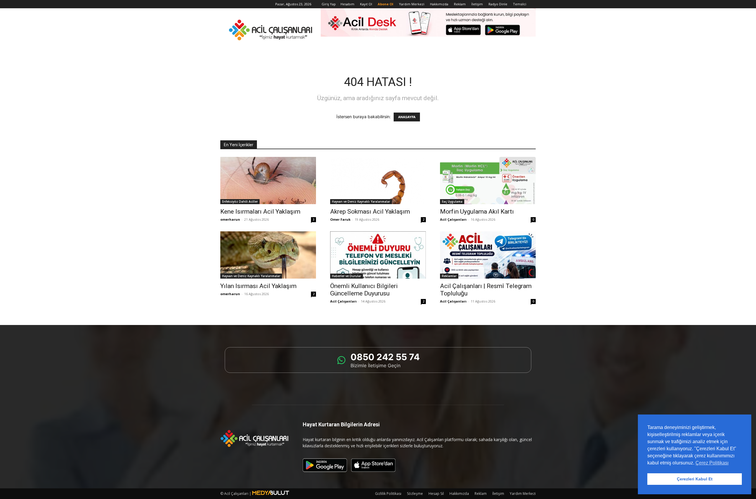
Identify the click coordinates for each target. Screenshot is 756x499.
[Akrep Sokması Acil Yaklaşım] (378, 180)
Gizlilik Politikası (388, 493)
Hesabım (347, 4)
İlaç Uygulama (452, 201)
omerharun (230, 219)
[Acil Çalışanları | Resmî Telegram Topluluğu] (488, 255)
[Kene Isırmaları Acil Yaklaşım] (268, 180)
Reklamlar (449, 276)
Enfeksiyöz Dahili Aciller (240, 201)
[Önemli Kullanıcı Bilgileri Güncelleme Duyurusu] (378, 255)
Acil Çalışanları (453, 219)
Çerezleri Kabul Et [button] (695, 479)
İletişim (477, 4)
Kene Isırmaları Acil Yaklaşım (260, 211)
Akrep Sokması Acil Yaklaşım (370, 211)
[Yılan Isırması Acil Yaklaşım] (268, 255)
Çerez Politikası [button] (712, 462)
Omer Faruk (340, 219)
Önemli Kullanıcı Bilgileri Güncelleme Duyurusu (364, 289)
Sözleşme (415, 493)
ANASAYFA (407, 117)
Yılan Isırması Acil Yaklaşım (258, 286)
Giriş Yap (329, 4)
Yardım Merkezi (411, 4)
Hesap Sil (436, 493)
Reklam (460, 4)
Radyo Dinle (497, 4)
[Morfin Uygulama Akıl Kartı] (488, 180)
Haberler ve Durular (346, 276)
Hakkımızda (439, 4)
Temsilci (519, 4)
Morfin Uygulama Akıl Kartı (477, 211)
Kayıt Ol (366, 4)
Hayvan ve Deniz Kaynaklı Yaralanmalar (361, 201)
